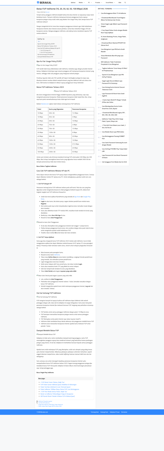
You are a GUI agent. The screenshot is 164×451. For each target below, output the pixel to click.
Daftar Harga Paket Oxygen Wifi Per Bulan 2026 (49, 406)
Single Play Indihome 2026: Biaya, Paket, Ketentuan (50, 404)
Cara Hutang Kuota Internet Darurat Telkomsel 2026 (113, 88)
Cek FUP (40, 403)
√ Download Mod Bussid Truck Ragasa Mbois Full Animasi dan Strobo (113, 19)
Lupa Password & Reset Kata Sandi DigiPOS (113, 94)
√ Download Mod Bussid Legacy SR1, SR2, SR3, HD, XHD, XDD (113, 113)
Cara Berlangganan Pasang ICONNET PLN (113, 137)
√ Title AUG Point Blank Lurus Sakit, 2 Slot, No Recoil (114, 126)
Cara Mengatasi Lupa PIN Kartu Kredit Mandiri (113, 50)
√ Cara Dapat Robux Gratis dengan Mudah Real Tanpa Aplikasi (114, 31)
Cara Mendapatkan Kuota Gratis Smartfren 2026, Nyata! (112, 107)
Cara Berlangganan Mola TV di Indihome (113, 13)
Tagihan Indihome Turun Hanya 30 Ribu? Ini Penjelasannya (114, 69)
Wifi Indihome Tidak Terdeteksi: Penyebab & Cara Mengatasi (111, 63)
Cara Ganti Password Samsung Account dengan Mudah (114, 143)
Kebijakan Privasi (115, 412)
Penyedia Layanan (47, 401)
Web (120, 3)
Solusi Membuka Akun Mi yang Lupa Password (112, 57)
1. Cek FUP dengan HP (45, 50)
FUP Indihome (46, 403)
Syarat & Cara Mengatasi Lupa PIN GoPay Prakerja (113, 76)
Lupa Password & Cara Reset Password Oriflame (114, 156)
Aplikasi (73, 3)
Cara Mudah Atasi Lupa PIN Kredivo (113, 132)
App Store (77, 197)
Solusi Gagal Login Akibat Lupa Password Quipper (114, 25)
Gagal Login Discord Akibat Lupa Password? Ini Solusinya (112, 82)
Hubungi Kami (104, 412)
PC (89, 3)
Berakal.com (45, 104)
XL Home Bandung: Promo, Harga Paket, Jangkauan (113, 37)
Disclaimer (124, 412)
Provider (97, 3)
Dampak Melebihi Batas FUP (45, 57)
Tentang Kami (95, 412)
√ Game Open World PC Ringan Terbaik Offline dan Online (114, 101)
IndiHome (57, 255)
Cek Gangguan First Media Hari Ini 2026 (114, 162)
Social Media (109, 3)
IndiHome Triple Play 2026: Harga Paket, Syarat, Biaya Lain (112, 120)
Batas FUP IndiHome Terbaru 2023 (47, 46)
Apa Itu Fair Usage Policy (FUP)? (46, 44)
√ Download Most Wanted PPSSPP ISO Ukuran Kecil (113, 44)
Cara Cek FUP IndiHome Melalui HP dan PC (48, 48)
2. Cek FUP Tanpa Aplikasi (46, 52)
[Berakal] (44, 2)
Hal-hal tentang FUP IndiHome (45, 54)
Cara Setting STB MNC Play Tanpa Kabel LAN (114, 150)
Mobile (81, 3)
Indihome (40, 401)
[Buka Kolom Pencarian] (125, 2)
